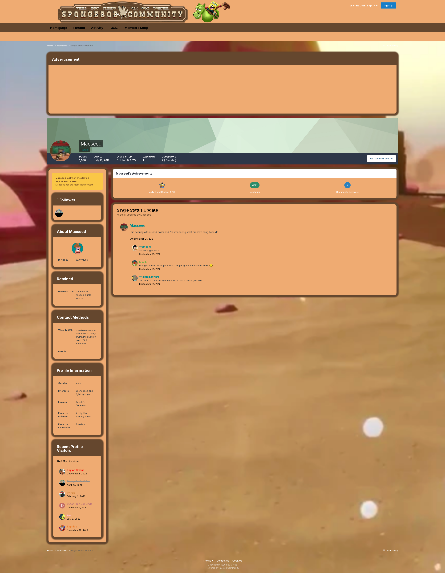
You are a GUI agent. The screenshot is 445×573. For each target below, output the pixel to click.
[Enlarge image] (211, 265)
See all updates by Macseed (134, 214)
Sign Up (388, 5)
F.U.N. (114, 28)
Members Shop (136, 28)
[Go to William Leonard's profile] (135, 278)
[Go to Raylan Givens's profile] (62, 472)
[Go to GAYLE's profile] (62, 494)
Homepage (58, 28)
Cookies (237, 560)
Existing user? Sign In (363, 5)
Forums (79, 28)
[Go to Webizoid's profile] (135, 248)
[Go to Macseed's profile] (124, 227)
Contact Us (223, 560)
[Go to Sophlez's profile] (62, 528)
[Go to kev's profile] (62, 517)
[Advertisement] (111, 89)
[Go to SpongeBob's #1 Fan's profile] (59, 213)
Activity (97, 28)
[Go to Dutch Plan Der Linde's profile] (62, 506)
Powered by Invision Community (222, 568)
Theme (207, 560)
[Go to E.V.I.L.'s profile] (135, 263)
